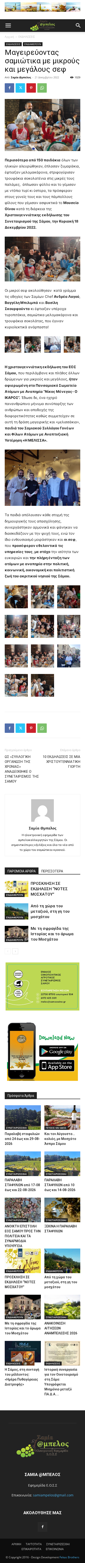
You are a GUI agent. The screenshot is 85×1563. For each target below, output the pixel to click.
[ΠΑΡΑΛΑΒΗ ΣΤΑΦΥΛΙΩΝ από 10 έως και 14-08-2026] (62, 1163)
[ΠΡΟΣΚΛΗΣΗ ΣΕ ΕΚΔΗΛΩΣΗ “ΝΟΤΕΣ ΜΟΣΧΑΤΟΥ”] (16, 889)
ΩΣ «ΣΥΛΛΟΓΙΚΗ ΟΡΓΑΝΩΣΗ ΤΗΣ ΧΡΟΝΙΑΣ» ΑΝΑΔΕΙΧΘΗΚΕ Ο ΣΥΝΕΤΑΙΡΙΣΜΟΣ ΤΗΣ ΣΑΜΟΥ (22, 769)
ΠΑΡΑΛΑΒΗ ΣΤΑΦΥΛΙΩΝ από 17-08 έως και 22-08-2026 (22, 1185)
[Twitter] (20, 88)
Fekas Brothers (69, 1557)
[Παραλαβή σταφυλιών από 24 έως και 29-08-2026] (23, 1117)
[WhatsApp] (42, 88)
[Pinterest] (31, 88)
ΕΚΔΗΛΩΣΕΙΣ (26, 37)
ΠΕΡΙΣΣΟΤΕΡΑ (52, 871)
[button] (8, 25)
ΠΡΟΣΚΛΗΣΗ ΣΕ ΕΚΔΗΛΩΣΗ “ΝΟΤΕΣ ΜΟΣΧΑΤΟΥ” (49, 889)
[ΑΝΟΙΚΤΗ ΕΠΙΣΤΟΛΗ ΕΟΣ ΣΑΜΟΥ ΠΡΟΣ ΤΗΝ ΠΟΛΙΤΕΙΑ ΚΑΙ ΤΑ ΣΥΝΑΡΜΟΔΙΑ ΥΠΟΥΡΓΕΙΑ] (23, 1210)
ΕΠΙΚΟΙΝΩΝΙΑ (55, 1549)
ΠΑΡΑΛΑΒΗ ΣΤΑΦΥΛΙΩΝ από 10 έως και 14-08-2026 (59, 1185)
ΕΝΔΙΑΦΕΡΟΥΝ (32, 44)
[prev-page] (8, 951)
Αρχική (9, 37)
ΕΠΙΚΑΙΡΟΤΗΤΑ (31, 1549)
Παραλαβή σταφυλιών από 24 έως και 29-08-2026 (22, 1139)
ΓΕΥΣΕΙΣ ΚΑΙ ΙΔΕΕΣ (56, 1127)
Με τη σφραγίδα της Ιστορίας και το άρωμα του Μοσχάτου (52, 934)
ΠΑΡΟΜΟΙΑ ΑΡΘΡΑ (22, 871)
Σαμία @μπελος (21, 77)
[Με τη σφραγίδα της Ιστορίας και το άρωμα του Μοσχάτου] (16, 934)
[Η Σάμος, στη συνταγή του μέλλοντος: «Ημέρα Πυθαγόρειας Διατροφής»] (23, 1353)
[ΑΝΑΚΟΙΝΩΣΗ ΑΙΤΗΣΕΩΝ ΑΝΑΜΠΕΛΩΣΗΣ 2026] (62, 1307)
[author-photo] (42, 822)
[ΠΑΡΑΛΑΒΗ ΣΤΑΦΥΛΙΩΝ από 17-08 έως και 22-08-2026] (23, 1163)
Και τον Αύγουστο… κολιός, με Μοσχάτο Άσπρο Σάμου (60, 1139)
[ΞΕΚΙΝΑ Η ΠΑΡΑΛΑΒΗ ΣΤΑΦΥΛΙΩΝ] (62, 1210)
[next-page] (15, 951)
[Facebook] (9, 88)
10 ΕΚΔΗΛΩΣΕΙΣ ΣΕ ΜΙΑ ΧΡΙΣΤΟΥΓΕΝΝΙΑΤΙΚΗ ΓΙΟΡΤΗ (61, 762)
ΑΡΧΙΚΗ (16, 1544)
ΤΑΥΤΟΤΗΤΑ (34, 1544)
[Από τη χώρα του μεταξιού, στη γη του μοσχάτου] (16, 911)
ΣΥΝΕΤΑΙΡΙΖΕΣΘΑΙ (16, 1127)
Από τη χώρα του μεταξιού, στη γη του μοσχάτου (50, 911)
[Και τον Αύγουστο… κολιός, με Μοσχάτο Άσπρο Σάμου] (62, 1117)
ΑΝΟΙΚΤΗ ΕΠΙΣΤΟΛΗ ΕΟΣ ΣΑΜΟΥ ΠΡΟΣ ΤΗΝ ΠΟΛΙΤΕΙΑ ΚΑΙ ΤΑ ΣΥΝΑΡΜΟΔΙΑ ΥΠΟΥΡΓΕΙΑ (23, 1236)
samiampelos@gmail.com (53, 1495)
